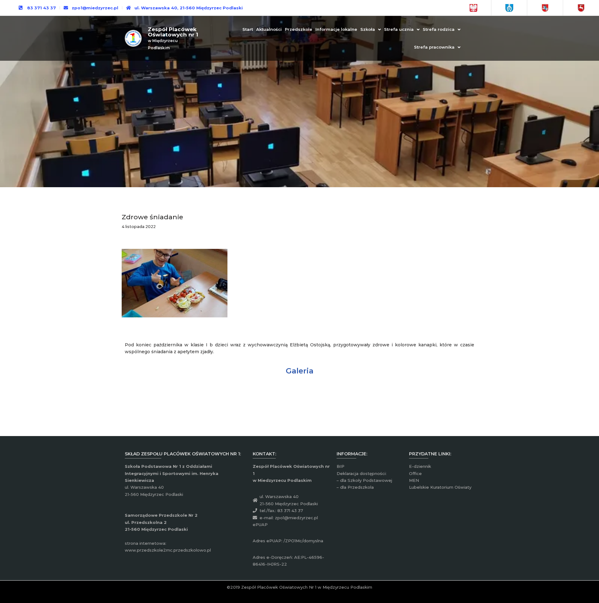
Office (415, 473)
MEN (414, 480)
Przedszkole (298, 29)
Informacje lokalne (336, 29)
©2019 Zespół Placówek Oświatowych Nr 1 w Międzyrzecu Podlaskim (299, 587)
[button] (370, 29)
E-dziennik (420, 466)
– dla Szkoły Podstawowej (364, 480)
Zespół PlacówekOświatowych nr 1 (173, 32)
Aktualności (269, 29)
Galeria (300, 370)
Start (247, 29)
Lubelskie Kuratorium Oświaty (440, 487)
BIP (340, 466)
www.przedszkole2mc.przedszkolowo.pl (168, 550)
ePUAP (260, 524)
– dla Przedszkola (355, 487)
